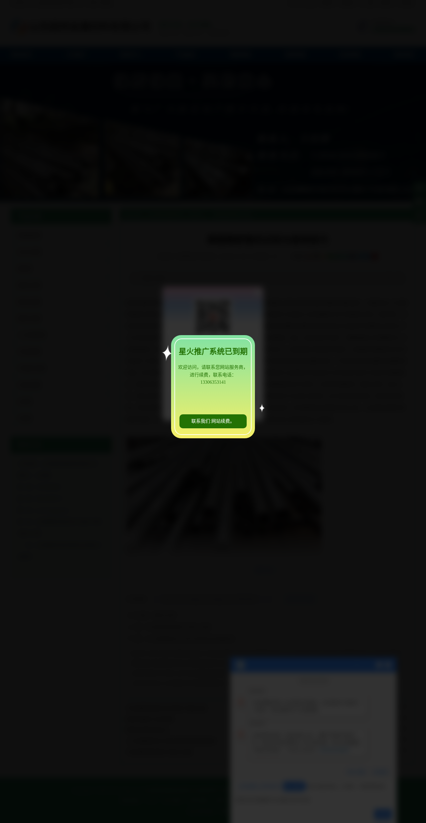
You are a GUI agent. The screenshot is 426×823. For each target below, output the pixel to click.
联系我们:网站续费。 (213, 421)
